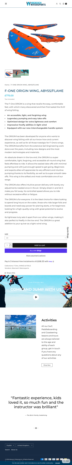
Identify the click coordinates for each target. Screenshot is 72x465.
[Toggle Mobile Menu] (7, 4)
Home (7, 85)
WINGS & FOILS (25, 266)
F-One (16, 266)
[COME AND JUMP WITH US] (36, 299)
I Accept (57, 463)
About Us (14, 450)
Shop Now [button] (47, 365)
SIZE (6, 234)
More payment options (35, 256)
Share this (11, 273)
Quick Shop (68, 232)
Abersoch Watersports (20, 268)
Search (7, 450)
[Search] (60, 4)
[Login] (57, 4)
